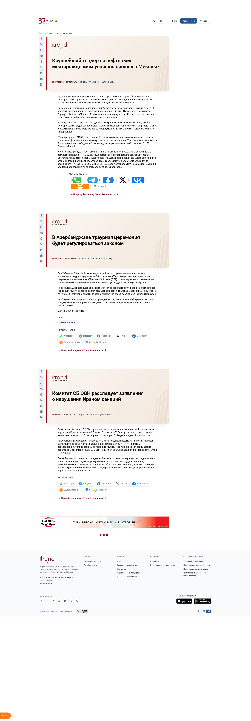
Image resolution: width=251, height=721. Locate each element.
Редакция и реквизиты (127, 565)
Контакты (121, 569)
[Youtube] (59, 601)
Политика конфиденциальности (197, 565)
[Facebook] (47, 601)
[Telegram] (65, 601)
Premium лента (90, 565)
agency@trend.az (46, 583)
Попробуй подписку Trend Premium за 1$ (95, 194)
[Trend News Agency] (47, 559)
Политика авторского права (195, 569)
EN (199, 611)
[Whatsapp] (42, 601)
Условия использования (193, 561)
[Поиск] (154, 21)
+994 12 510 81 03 (46, 580)
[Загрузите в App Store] (184, 601)
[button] (41, 38)
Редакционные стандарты (128, 573)
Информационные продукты (162, 565)
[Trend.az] (48, 21)
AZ (204, 611)
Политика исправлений (127, 577)
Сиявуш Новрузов (67, 322)
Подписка (154, 561)
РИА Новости (126, 102)
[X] (53, 601)
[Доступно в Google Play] (202, 601)
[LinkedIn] (71, 601)
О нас (119, 561)
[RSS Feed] (76, 601)
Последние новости (92, 561)
